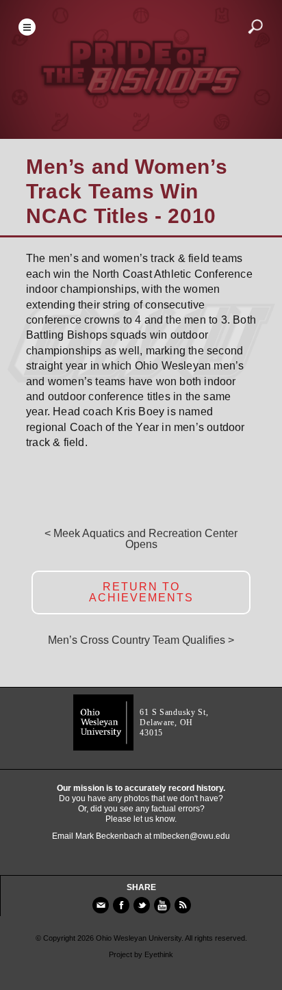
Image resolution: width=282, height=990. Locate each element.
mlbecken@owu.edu (191, 836)
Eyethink (158, 954)
